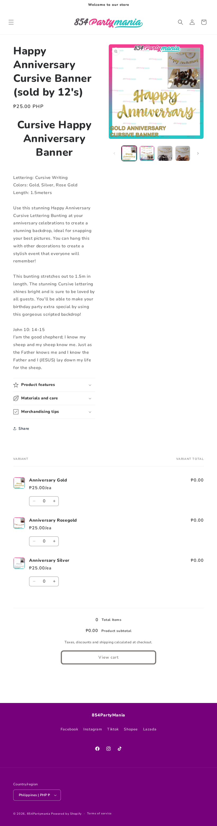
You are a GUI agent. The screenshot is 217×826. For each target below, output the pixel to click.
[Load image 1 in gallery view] (129, 153)
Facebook (69, 729)
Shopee (131, 729)
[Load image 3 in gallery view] (165, 153)
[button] (11, 22)
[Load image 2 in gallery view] (147, 153)
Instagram (92, 729)
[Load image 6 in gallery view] (183, 153)
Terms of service (99, 813)
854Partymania (38, 814)
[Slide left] (114, 153)
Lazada (150, 729)
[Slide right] (198, 153)
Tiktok (113, 729)
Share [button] (24, 428)
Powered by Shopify (66, 814)
